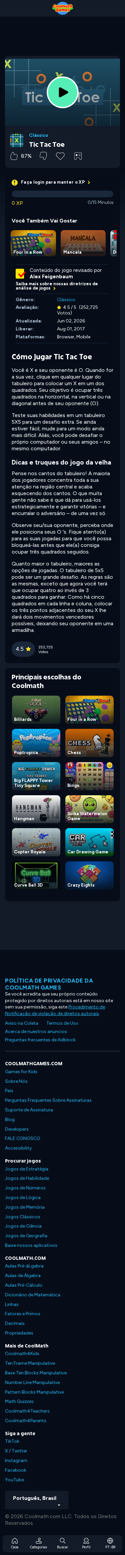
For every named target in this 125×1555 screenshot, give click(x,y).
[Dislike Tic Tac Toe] (43, 156)
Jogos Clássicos (22, 1217)
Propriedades (19, 1333)
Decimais (15, 1323)
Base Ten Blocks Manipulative (36, 1373)
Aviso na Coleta (21, 1023)
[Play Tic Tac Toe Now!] (62, 92)
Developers (17, 1129)
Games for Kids (21, 1072)
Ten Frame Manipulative (30, 1363)
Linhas (12, 1304)
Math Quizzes (19, 1401)
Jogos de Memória (25, 1207)
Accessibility (18, 1148)
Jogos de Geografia (26, 1236)
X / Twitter (16, 1451)
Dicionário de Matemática (32, 1295)
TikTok (12, 1441)
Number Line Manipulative (32, 1382)
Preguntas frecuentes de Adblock (40, 1040)
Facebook (15, 1470)
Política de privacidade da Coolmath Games (49, 984)
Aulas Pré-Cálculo (23, 1285)
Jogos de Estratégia (26, 1169)
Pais (9, 1090)
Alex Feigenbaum (51, 277)
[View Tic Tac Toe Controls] (78, 156)
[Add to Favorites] (60, 155)
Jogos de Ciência (23, 1226)
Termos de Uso (62, 1023)
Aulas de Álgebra (23, 1275)
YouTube (14, 1480)
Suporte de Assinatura (29, 1110)
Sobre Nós (16, 1081)
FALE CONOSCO (22, 1138)
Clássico (38, 135)
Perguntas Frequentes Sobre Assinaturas (48, 1100)
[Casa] (62, 8)
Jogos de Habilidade (27, 1178)
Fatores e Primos (22, 1314)
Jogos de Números (25, 1188)
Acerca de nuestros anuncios (36, 1031)
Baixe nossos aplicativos (31, 1245)
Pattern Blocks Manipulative (34, 1392)
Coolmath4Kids (22, 1353)
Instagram (16, 1460)
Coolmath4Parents (25, 1421)
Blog (10, 1119)
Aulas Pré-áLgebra (24, 1266)
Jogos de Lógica (23, 1197)
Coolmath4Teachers (27, 1411)
